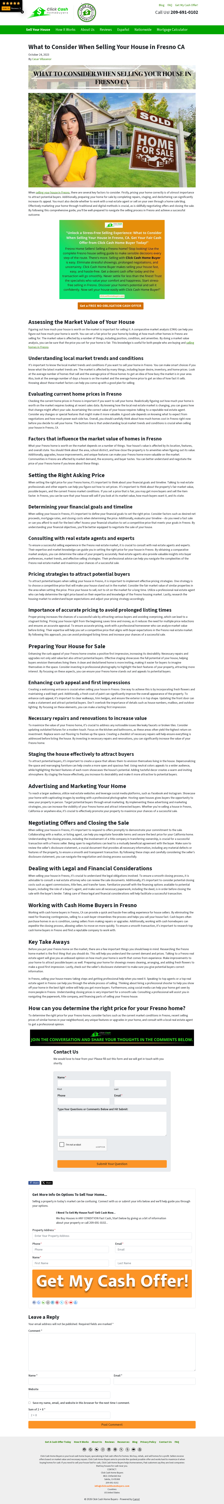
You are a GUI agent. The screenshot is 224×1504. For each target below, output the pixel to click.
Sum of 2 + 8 (36, 1409)
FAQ (169, 5)
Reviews (106, 29)
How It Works (65, 29)
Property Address (44, 1230)
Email (118, 1096)
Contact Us (165, 1442)
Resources (123, 1442)
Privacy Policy (148, 1442)
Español (123, 29)
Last (116, 1089)
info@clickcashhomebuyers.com (112, 1486)
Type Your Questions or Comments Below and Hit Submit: (92, 1109)
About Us (87, 29)
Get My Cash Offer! (186, 5)
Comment (35, 1331)
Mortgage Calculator (172, 29)
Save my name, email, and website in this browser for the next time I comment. (81, 1403)
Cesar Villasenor (41, 59)
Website (33, 1389)
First (59, 1089)
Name (61, 1077)
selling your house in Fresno (53, 193)
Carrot (136, 1499)
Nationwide (143, 29)
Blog (161, 5)
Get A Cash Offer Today (58, 1442)
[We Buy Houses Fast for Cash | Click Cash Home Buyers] (61, 12)
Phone (61, 1096)
